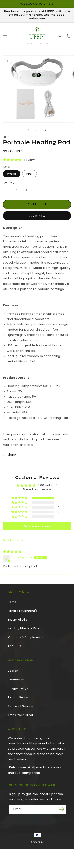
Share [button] (11, 455)
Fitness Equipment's (22, 611)
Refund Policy (18, 697)
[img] (12, 551)
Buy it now (37, 216)
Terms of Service (20, 706)
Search (13, 671)
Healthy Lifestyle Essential (27, 628)
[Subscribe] (61, 809)
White (11, 174)
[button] (5, 35)
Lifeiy (40, 842)
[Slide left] (28, 130)
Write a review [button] (37, 526)
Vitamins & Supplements (26, 637)
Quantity (8, 182)
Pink (29, 174)
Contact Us (16, 679)
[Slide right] (45, 130)
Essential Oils (17, 620)
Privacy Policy (18, 688)
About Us (14, 646)
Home (12, 602)
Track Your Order (20, 715)
